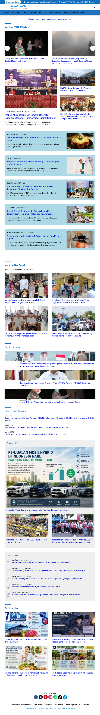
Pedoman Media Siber (21, 704)
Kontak (86, 704)
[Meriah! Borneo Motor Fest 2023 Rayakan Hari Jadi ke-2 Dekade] (27, 525)
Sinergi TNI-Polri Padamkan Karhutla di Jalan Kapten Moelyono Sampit (24, 59)
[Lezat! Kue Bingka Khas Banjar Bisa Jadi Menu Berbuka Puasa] (80, 141)
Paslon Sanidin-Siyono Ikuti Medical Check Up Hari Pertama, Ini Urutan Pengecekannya (26, 334)
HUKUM (10, 232)
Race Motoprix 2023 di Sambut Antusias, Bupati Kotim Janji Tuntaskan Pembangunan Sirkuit (72, 541)
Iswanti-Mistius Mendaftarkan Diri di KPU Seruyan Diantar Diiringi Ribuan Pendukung (73, 334)
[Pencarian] (93, 7)
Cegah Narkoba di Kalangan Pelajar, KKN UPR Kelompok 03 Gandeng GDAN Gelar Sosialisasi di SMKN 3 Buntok (49, 419)
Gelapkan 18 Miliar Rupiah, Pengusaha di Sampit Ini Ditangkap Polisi (41, 562)
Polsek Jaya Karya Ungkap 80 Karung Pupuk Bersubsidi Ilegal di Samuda (36, 434)
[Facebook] (36, 697)
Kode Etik (59, 704)
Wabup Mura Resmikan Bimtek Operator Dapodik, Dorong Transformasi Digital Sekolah (30, 116)
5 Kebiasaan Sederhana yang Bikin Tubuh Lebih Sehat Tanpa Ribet (72, 674)
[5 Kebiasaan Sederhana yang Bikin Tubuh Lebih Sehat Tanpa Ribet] (73, 658)
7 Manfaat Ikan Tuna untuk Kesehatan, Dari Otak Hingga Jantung (26, 640)
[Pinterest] (45, 697)
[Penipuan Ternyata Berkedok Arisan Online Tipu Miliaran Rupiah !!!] (80, 239)
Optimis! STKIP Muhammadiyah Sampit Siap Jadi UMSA (36, 586)
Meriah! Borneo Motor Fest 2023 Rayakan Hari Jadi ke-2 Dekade (27, 541)
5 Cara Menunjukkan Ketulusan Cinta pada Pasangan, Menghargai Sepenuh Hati (47, 578)
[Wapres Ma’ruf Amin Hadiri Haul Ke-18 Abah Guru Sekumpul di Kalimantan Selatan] (80, 189)
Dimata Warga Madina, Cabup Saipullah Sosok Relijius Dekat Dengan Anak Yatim (25, 301)
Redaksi (48, 704)
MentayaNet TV (73, 704)
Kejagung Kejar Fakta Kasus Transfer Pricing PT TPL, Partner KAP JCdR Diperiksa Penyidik (55, 384)
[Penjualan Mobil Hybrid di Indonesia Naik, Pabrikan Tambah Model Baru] (50, 477)
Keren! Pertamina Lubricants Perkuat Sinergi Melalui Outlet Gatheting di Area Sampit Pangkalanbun (77, 116)
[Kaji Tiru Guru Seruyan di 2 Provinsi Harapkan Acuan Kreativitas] (77, 77)
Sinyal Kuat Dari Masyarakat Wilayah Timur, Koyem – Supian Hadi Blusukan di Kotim (71, 301)
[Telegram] (65, 697)
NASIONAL (11, 134)
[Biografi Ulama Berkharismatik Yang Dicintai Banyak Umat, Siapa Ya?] (80, 165)
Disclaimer (38, 704)
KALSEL (9, 158)
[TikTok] (60, 697)
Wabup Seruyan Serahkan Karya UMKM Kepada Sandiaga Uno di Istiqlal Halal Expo (48, 570)
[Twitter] (41, 697)
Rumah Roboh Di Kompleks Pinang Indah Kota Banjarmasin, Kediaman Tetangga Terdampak (30, 212)
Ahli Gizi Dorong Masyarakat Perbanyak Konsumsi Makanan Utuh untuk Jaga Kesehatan (26, 674)
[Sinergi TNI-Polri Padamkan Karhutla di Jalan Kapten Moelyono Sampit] (26, 43)
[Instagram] (50, 697)
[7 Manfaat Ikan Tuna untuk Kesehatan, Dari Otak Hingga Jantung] (26, 624)
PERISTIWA (11, 208)
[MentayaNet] (19, 7)
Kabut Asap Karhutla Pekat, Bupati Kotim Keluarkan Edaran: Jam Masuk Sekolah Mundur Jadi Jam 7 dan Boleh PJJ (72, 61)
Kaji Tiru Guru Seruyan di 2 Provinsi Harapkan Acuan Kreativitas (75, 89)
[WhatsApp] (55, 697)
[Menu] (6, 7)
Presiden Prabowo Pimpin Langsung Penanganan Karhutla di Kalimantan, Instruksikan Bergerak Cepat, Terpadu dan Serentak (57, 365)
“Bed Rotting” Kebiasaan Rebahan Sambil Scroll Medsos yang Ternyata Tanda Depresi (72, 640)
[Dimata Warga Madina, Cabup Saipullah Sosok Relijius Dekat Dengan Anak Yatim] (26, 285)
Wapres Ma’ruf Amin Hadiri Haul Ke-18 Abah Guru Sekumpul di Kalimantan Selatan (31, 187)
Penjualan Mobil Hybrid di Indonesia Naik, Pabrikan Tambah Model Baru (38, 510)
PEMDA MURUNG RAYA (14, 111)
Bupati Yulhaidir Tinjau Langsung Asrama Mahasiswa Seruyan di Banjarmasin (46, 595)
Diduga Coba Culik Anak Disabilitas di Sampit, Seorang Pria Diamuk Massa (37, 427)
